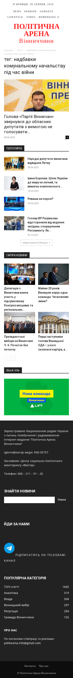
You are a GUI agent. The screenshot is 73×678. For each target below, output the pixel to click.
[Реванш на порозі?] (14, 204)
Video (30, 17)
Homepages (47, 17)
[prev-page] (6, 358)
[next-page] (13, 358)
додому (8, 50)
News (17, 11)
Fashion (30, 11)
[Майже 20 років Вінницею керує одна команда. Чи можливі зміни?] (53, 274)
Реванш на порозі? (40, 198)
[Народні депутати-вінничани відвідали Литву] (14, 164)
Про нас (43, 666)
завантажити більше (35, 242)
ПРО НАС (10, 630)
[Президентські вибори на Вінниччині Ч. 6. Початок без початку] (19, 322)
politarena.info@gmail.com (22, 643)
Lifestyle (15, 17)
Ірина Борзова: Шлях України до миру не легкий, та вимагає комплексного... (48, 182)
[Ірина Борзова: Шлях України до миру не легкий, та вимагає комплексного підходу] (14, 183)
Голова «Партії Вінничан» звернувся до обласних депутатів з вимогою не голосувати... (29, 124)
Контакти (30, 666)
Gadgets (46, 11)
